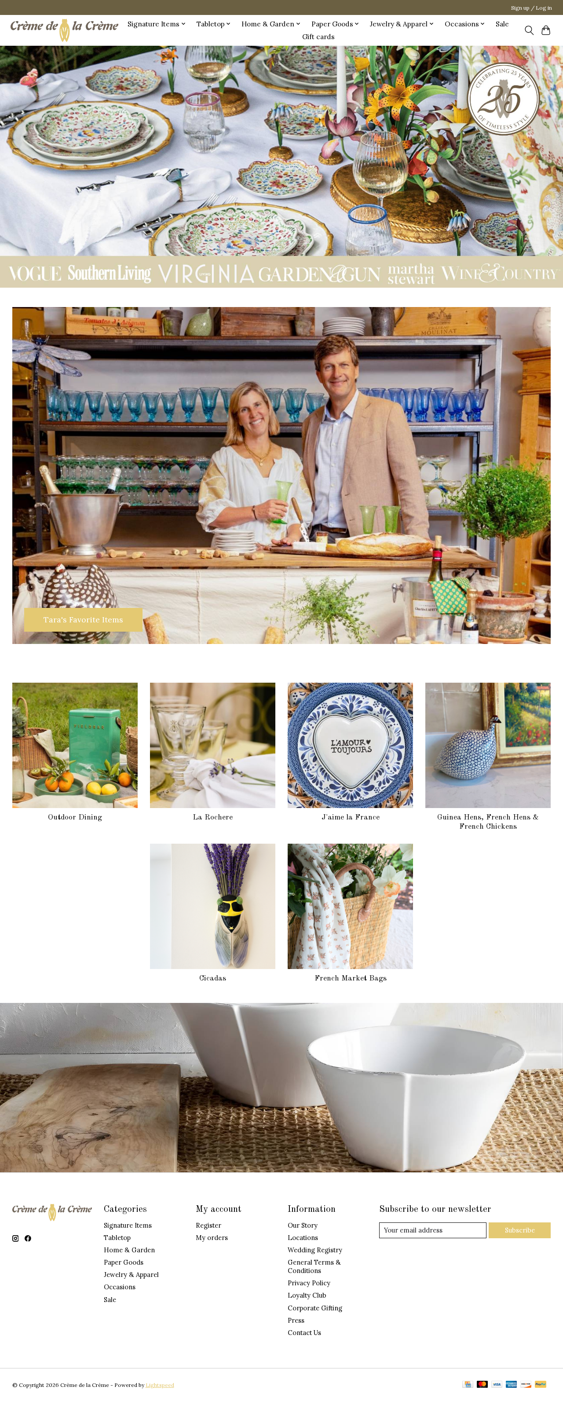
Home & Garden (129, 1250)
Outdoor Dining (75, 817)
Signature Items (128, 1225)
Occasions (119, 1287)
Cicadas (212, 978)
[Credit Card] (467, 1385)
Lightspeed (160, 1385)
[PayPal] (540, 1385)
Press (296, 1320)
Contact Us (304, 1332)
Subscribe (520, 1230)
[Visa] (497, 1385)
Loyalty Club (307, 1295)
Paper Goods (123, 1262)
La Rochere (213, 817)
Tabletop (117, 1237)
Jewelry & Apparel (131, 1274)
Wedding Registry (315, 1250)
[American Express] (511, 1385)
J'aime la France (351, 817)
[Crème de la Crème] (64, 30)
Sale (502, 24)
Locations (303, 1237)
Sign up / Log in (531, 7)
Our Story (303, 1225)
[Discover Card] (526, 1385)
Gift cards (318, 37)
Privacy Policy (309, 1283)
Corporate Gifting (315, 1308)
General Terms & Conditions (314, 1266)
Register (208, 1225)
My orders (212, 1237)
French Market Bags (350, 978)
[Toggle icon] (529, 30)
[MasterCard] (482, 1385)
